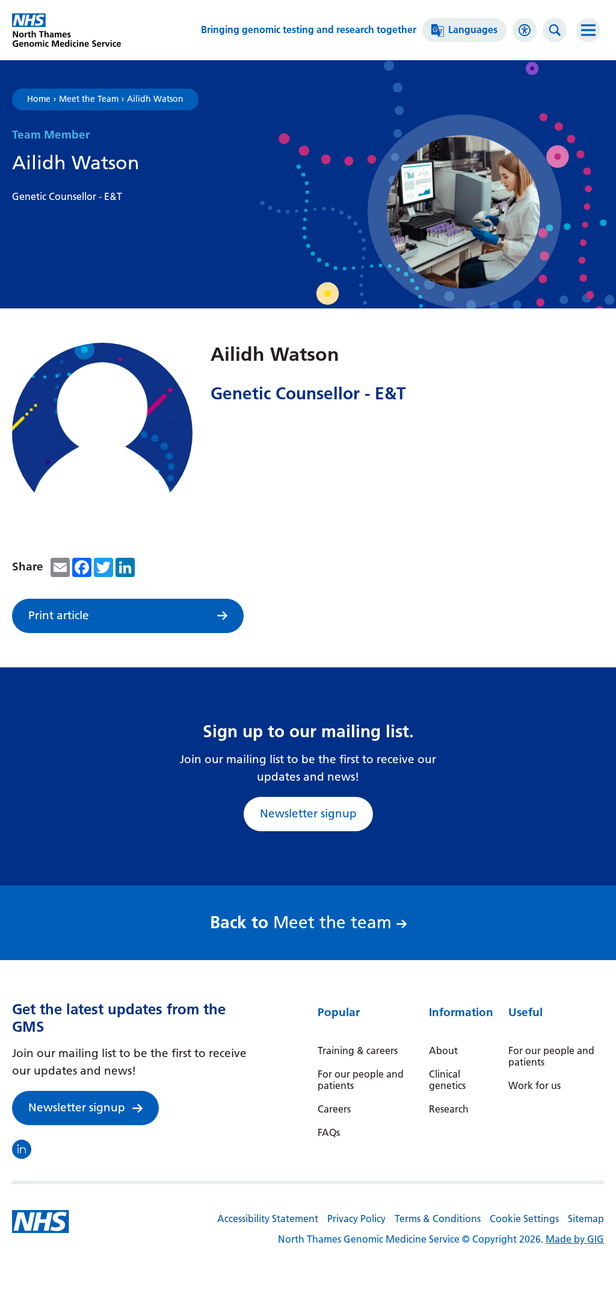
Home (39, 99)
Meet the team (304, 922)
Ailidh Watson (155, 99)
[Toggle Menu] (588, 30)
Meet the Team (89, 99)
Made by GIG (575, 1239)
